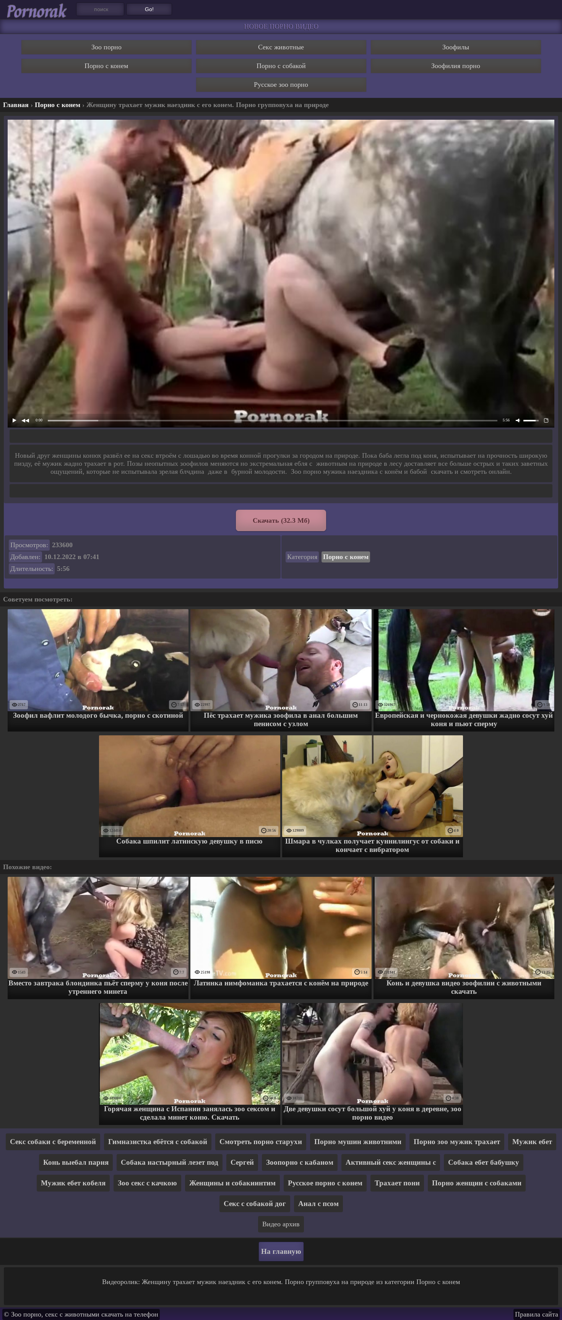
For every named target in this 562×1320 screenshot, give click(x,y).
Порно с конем (106, 66)
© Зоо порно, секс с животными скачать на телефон (81, 1314)
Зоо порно (106, 47)
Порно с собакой (281, 66)
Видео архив (281, 1224)
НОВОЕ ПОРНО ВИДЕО (281, 26)
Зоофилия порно (455, 66)
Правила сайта (536, 1314)
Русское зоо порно (281, 84)
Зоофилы (455, 47)
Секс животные (281, 47)
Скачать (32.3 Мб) (281, 520)
